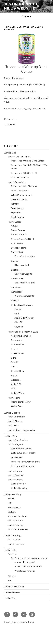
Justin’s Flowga (15, 421)
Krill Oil (14, 366)
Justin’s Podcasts (16, 544)
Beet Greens (17, 278)
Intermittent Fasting (21, 402)
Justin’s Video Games (18, 529)
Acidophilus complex (21, 336)
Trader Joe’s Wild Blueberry (24, 186)
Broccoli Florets (18, 248)
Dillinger (11, 576)
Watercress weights (24, 296)
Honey (17, 309)
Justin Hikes (13, 425)
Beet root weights (23, 274)
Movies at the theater (18, 516)
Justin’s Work (10, 436)
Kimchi (14, 349)
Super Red (16, 212)
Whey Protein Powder (22, 195)
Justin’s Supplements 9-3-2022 (23, 332)
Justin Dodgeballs (16, 417)
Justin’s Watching (12, 494)
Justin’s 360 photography (23, 453)
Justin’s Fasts (14, 398)
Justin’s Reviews (12, 592)
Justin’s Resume (15, 475)
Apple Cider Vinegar (24, 318)
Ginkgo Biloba (17, 371)
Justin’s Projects (15, 444)
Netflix (11, 498)
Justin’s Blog (10, 598)
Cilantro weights (22, 265)
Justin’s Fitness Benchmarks (21, 430)
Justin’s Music (14, 539)
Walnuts (15, 300)
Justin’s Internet (15, 520)
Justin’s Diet (10, 153)
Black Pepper (17, 217)
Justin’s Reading (15, 525)
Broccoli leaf (17, 252)
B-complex (16, 340)
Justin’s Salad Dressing (22, 305)
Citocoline (16, 380)
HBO (10, 503)
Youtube (12, 512)
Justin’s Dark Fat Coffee (19, 156)
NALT (14, 388)
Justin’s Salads (14, 222)
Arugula (15, 226)
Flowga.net (16, 457)
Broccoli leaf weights (24, 256)
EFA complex (17, 344)
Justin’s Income (18, 484)
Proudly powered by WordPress (19, 622)
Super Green (17, 208)
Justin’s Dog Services (18, 440)
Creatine (15, 362)
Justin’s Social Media (14, 586)
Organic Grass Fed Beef (22, 239)
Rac (9, 580)
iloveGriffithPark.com (21, 448)
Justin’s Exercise (12, 413)
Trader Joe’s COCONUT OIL (24, 173)
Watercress (16, 292)
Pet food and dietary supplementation (29, 558)
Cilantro (14, 261)
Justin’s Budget (15, 479)
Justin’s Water (17, 393)
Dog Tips (12, 554)
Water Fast (16, 406)
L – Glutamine (17, 353)
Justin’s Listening (12, 535)
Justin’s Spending (19, 488)
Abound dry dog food (24, 562)
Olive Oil (18, 322)
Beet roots (16, 270)
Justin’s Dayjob (15, 471)
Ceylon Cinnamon (19, 199)
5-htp (14, 358)
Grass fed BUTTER (20, 177)
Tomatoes (16, 287)
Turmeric (15, 204)
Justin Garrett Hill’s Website (21, 6)
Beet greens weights (24, 282)
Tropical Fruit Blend (20, 190)
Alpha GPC (16, 384)
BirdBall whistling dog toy (23, 466)
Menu (28, 16)
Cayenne (18, 327)
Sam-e (14, 375)
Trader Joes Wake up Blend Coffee (27, 161)
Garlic (17, 313)
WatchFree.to (14, 507)
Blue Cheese (17, 243)
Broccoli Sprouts (19, 234)
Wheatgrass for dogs (24, 571)
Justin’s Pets (10, 550)
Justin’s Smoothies (16, 182)
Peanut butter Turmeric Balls (28, 566)
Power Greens (18, 230)
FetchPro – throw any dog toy (25, 462)
